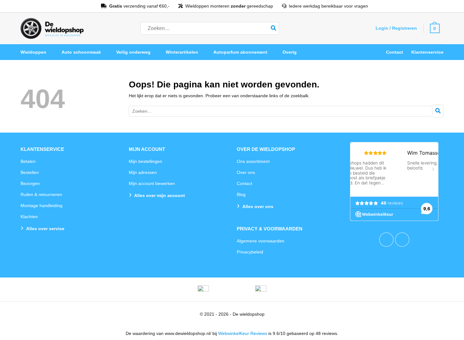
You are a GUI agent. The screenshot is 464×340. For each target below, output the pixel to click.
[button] (396, 28)
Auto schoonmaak (81, 52)
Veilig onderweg (133, 52)
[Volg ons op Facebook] (386, 239)
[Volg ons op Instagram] (402, 239)
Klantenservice (427, 52)
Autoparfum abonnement (240, 52)
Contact (394, 52)
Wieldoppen (33, 52)
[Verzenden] (273, 28)
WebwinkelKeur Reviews (242, 333)
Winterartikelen (182, 52)
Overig (290, 52)
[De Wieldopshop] (52, 28)
